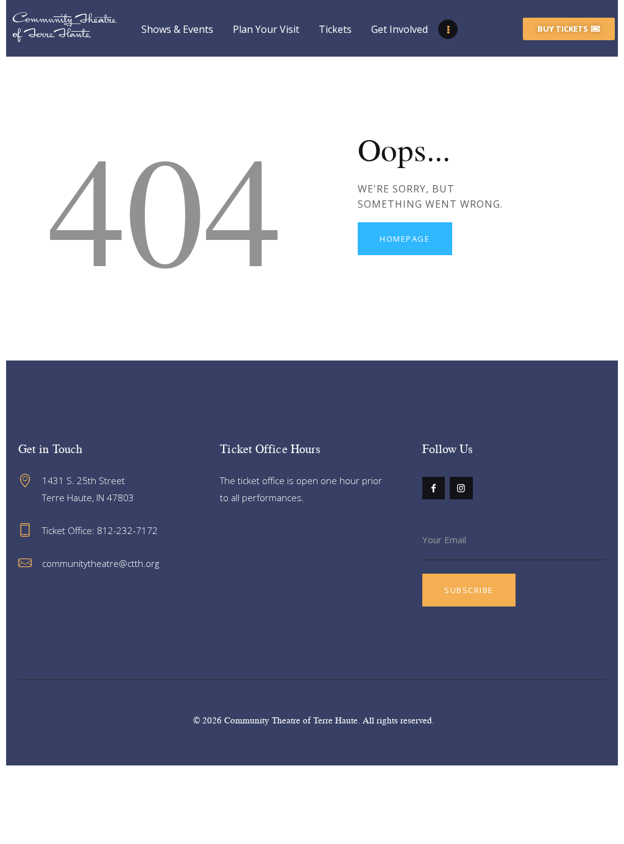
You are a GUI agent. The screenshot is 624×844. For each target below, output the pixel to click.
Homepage (405, 238)
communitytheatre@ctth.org (100, 563)
